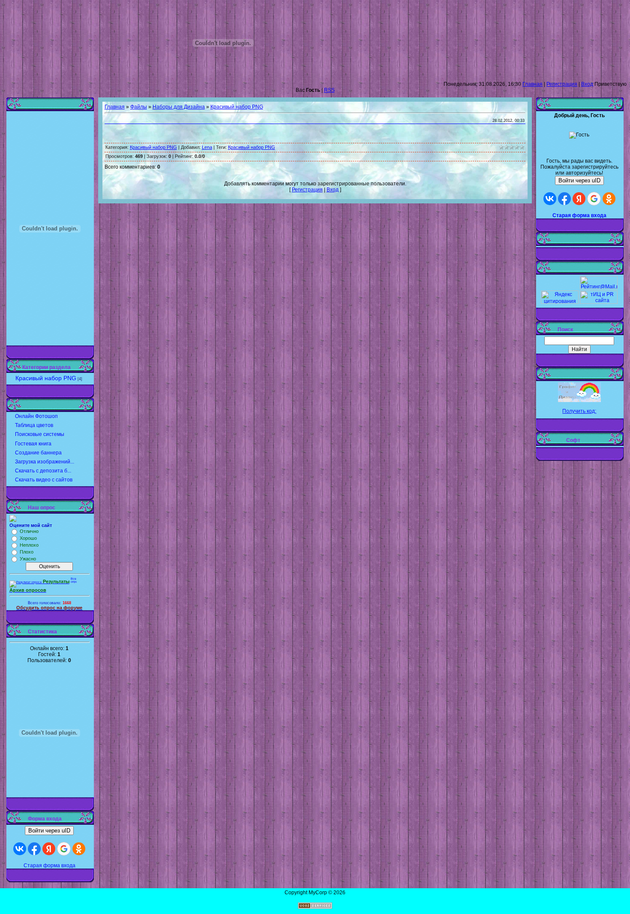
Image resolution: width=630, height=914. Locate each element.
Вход (587, 84)
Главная (532, 84)
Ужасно (28, 558)
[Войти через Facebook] (34, 848)
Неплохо (29, 545)
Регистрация (561, 84)
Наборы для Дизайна (179, 107)
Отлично (29, 531)
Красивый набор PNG (45, 378)
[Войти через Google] (64, 849)
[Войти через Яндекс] (48, 848)
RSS (329, 90)
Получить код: (579, 411)
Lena (207, 147)
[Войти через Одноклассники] (78, 848)
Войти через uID (49, 830)
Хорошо (28, 538)
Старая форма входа (49, 866)
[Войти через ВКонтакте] (19, 848)
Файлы (138, 107)
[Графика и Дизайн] (579, 392)
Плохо (26, 551)
